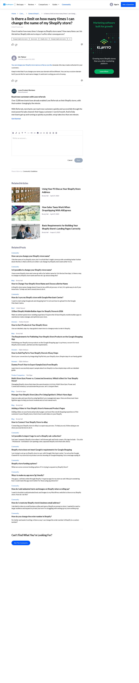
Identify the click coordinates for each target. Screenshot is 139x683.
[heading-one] (22, 132)
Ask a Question (128, 4)
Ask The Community (21, 543)
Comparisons (43, 4)
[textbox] (47, 139)
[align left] (47, 132)
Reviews (31, 4)
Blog (12, 280)
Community (66, 4)
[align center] (50, 132)
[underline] (19, 132)
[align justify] (56, 132)
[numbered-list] (40, 132)
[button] (70, 39)
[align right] (53, 132)
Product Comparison (18, 375)
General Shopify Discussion (34, 13)
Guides (54, 4)
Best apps (20, 4)
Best (13, 308)
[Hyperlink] (34, 132)
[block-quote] (31, 132)
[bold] (13, 132)
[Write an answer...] (82, 44)
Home (13, 13)
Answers (14, 322)
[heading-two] (25, 132)
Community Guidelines (30, 171)
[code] (28, 132)
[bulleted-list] (43, 132)
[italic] (16, 132)
